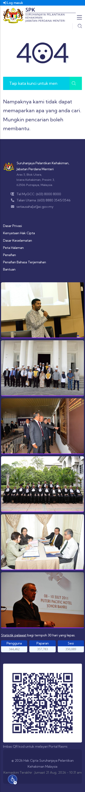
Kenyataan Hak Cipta (19, 233)
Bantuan (9, 269)
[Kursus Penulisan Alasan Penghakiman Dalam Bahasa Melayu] (42, 310)
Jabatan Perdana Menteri (35, 169)
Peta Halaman (13, 248)
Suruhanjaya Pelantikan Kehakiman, (43, 163)
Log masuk (14, 3)
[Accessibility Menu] (12, 779)
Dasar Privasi (12, 226)
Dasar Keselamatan (17, 240)
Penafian (9, 255)
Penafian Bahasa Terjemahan (24, 262)
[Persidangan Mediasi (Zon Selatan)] (42, 600)
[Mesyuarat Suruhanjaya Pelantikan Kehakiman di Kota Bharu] (42, 426)
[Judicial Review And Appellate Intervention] (42, 542)
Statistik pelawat (13, 635)
